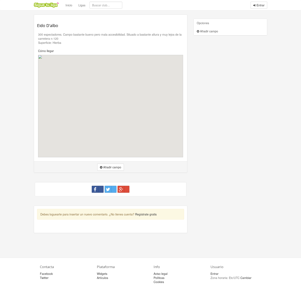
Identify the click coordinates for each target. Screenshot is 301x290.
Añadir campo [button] (111, 167)
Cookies (159, 282)
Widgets (102, 274)
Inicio (69, 5)
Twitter (44, 278)
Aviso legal (160, 274)
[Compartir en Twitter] (111, 189)
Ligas (81, 5)
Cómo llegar (46, 51)
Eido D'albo (47, 25)
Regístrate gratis (146, 214)
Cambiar (245, 278)
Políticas (159, 278)
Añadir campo (208, 31)
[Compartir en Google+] (123, 189)
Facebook (46, 274)
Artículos (102, 278)
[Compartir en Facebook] (98, 189)
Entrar (260, 5)
